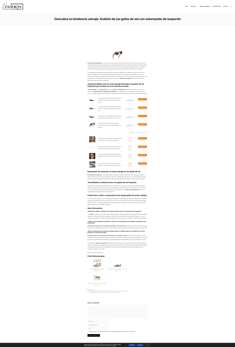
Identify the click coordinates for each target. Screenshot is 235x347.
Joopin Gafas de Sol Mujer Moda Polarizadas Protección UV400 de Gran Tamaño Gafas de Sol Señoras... (109, 125)
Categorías (193, 6)
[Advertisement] (117, 35)
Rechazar (140, 345)
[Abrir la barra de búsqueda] (231, 6)
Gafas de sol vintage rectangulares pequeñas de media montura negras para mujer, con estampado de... (110, 156)
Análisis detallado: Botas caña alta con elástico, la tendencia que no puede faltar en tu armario (108, 290)
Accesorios (91, 289)
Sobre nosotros (216, 6)
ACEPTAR (132, 345)
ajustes (114, 345)
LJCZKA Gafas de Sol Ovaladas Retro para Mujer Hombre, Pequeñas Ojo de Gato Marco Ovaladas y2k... (109, 108)
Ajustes (147, 345)
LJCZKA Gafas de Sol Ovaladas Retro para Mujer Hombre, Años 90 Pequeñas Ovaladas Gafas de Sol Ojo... (109, 100)
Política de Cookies (117, 344)
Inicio (186, 6)
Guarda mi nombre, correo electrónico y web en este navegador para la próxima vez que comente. (112, 331)
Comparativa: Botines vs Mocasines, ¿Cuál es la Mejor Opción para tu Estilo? (104, 292)
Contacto (225, 6)
